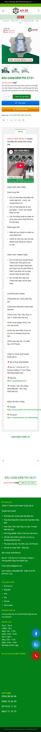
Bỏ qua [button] (34, 2)
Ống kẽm (7, 590)
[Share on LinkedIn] (23, 120)
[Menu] (3, 10)
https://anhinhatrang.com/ (17, 381)
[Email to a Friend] (15, 120)
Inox (5, 594)
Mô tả (20, 132)
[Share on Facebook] (7, 120)
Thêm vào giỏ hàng (22, 97)
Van (5, 597)
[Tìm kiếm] (38, 11)
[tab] (20, 131)
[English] (19, 17)
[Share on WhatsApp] (3, 120)
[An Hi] (20, 11)
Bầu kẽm (28, 115)
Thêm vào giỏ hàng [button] (27, 483)
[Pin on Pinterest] (19, 120)
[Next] (37, 45)
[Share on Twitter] (11, 120)
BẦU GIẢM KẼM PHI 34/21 (20, 477)
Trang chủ (5, 21)
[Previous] (4, 45)
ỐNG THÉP (14, 21)
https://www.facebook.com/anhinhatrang (22, 418)
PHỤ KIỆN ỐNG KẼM (27, 21)
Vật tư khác (8, 605)
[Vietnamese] (22, 17)
